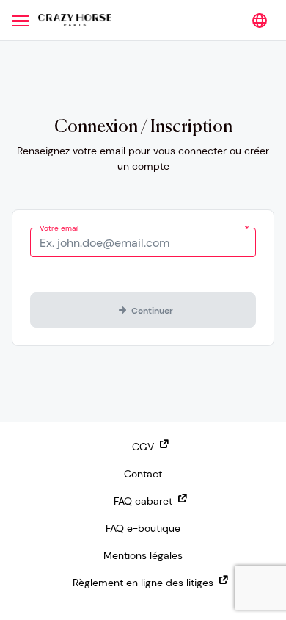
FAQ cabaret (143, 501)
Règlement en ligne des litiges (143, 582)
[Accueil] (74, 20)
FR (259, 20)
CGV (143, 446)
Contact (143, 473)
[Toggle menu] (20, 20)
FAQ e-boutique (143, 528)
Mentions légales (143, 555)
